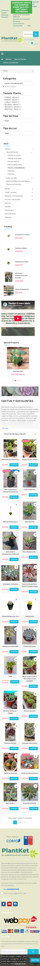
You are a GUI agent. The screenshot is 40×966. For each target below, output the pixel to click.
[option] (18, 362)
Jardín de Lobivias (10, 773)
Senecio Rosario (29, 711)
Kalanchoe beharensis (10, 646)
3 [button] (20, 380)
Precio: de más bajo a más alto (15, 434)
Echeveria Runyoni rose (10, 616)
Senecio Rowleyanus (10, 522)
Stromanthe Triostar (22, 234)
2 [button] (18, 380)
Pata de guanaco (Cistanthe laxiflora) (10, 491)
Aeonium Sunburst (29, 803)
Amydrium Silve (18, 371)
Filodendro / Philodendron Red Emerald (21, 276)
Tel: (11, 889)
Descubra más (20, 964)
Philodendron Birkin (21, 262)
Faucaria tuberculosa (29, 743)
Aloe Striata (10, 803)
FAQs (29, 26)
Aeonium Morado (10, 743)
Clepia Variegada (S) (21, 289)
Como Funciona (18, 24)
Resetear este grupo (10, 86)
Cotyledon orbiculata (10, 584)
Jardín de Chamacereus (29, 773)
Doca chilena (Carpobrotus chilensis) (10, 553)
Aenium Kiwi (29, 616)
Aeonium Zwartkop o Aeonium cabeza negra (30, 585)
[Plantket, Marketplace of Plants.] (12, 39)
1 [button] (15, 380)
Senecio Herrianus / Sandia (10, 712)
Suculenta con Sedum (29, 459)
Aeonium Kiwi (29, 522)
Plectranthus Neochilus (10, 459)
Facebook (3, 904)
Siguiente (25, 822)
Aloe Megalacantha (29, 552)
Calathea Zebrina (21, 248)
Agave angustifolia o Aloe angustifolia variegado (29, 679)
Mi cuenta (16, 21)
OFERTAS (16, 17)
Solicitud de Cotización (21, 15)
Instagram (15, 904)
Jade (10, 676)
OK (33, 952)
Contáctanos (18, 26)
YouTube (9, 904)
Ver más (6, 428)
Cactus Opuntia (29, 489)
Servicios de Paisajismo (21, 19)
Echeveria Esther (29, 646)
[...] (12, 885)
